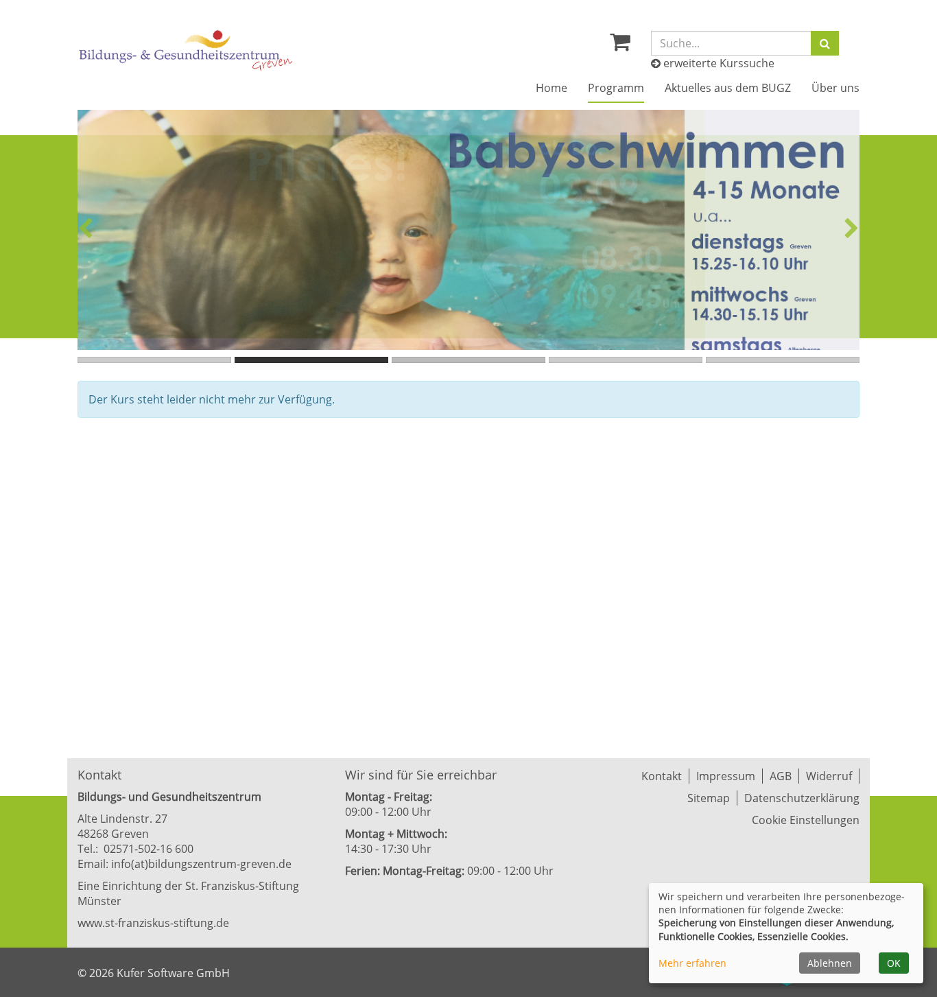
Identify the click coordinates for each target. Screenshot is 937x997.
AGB (781, 776)
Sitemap (708, 798)
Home (551, 87)
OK (894, 963)
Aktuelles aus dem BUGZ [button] (728, 87)
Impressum (725, 776)
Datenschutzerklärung (801, 798)
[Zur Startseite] (186, 50)
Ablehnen (829, 963)
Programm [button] (616, 87)
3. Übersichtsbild (468, 360)
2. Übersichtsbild (311, 360)
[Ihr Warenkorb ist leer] (620, 45)
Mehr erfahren (692, 963)
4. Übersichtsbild (625, 360)
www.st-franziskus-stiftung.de (153, 922)
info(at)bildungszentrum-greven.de (201, 863)
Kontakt (661, 776)
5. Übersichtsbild (782, 360)
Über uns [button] (835, 87)
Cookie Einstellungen (805, 820)
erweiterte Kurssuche (717, 63)
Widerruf (829, 776)
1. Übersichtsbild (154, 360)
